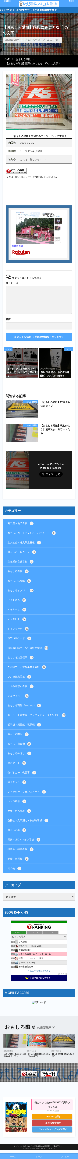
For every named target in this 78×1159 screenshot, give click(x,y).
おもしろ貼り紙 (19, 580)
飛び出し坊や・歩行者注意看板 (28, 647)
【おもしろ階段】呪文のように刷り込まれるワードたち (55, 429)
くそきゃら (16, 609)
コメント (12, 283)
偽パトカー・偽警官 (21, 772)
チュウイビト (18, 695)
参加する (62, 974)
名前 (8, 319)
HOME (6, 59)
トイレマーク (18, 628)
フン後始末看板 (19, 676)
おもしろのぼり (19, 753)
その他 (14, 868)
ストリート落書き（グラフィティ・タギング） (36, 714)
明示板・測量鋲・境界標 (24, 724)
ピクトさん (16, 599)
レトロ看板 (16, 801)
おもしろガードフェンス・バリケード (31, 532)
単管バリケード (19, 638)
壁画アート (16, 762)
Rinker (57, 1110)
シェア (39, 1156)
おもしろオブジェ (20, 590)
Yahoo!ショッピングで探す (53, 1129)
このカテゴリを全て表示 (39, 971)
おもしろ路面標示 (20, 657)
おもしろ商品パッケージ (24, 705)
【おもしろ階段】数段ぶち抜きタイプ (55, 403)
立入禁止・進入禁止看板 (24, 542)
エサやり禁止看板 (20, 686)
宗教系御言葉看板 (20, 561)
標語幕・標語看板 (20, 849)
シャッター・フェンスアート (26, 791)
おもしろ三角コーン (21, 551)
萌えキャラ (16, 782)
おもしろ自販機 (19, 743)
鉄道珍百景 (17, 246)
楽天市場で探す (53, 1122)
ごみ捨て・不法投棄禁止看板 (26, 666)
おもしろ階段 (32, 40)
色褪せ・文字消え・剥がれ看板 (28, 820)
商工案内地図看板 (20, 523)
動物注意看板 (17, 858)
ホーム (13, 1156)
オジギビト (16, 619)
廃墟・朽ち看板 (19, 810)
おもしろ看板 (18, 571)
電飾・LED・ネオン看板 (23, 839)
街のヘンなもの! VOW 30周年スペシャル (52, 1104)
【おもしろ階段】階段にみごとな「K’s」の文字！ (33, 63)
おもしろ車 (16, 829)
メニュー (65, 1156)
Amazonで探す (53, 1116)
